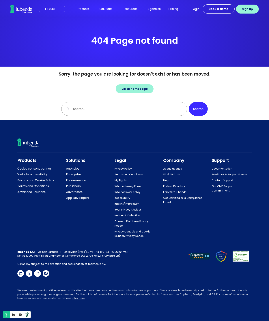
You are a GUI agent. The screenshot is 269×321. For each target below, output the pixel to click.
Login (195, 9)
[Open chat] (20, 314)
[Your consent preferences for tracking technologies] (13, 314)
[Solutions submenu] (114, 9)
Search (198, 109)
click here (78, 298)
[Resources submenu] (139, 9)
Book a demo (219, 9)
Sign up (247, 9)
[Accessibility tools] (27, 314)
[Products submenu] (91, 9)
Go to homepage (135, 89)
